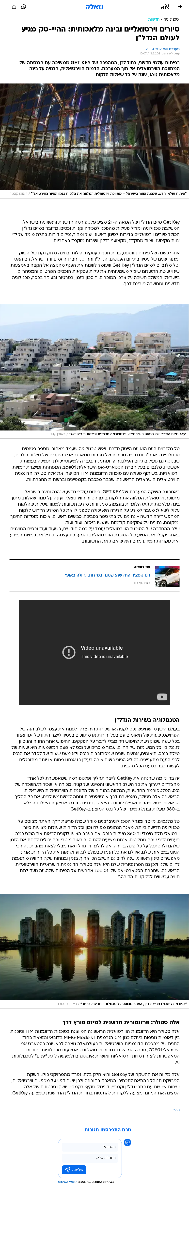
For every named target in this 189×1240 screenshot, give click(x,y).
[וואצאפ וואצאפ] (23, 6)
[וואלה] (94, 6)
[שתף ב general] (14, 6)
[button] (165, 6)
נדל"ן (176, 1110)
